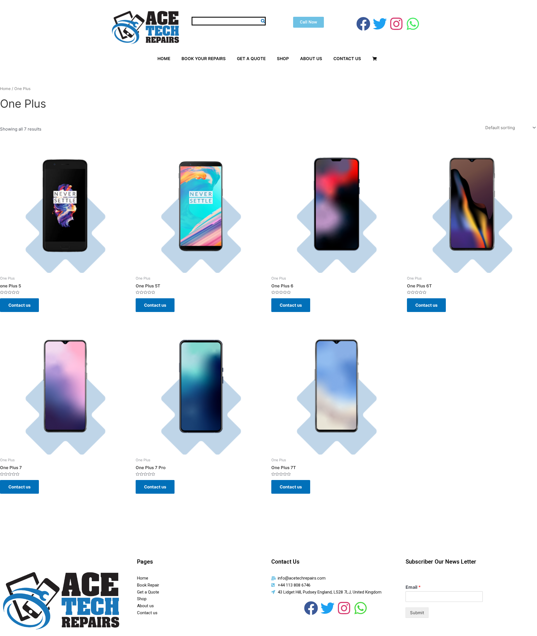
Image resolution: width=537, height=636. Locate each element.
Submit (417, 612)
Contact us (19, 305)
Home (5, 88)
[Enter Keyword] (263, 21)
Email (413, 587)
